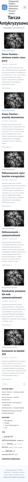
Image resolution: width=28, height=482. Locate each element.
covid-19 (8, 436)
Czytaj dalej (7, 88)
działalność (20, 440)
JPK (2, 444)
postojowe (11, 447)
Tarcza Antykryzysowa (8, 50)
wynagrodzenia (8, 454)
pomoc (5, 447)
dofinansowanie (9, 440)
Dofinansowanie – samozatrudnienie (13, 408)
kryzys (15, 444)
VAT (14, 451)
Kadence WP (7, 477)
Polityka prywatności (18, 477)
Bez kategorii (9, 420)
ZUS (16, 287)
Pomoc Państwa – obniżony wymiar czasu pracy (13, 57)
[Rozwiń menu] (24, 7)
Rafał (6, 64)
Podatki (7, 423)
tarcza (8, 450)
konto (5, 444)
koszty (10, 444)
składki (3, 451)
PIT (17, 444)
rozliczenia (20, 447)
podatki (20, 444)
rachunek (15, 447)
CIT (2, 437)
